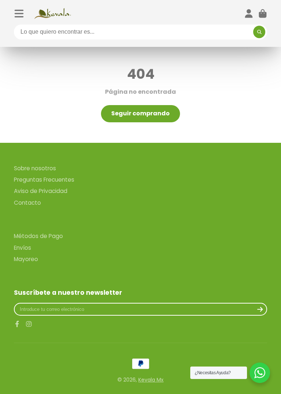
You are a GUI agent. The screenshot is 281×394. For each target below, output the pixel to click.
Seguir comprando (140, 113)
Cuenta (248, 13)
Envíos (22, 248)
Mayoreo (26, 259)
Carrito (262, 13)
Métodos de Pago (38, 236)
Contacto (27, 203)
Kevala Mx (151, 379)
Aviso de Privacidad (40, 191)
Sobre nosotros (35, 168)
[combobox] (140, 32)
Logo (52, 13)
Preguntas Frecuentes (44, 179)
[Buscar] (259, 32)
